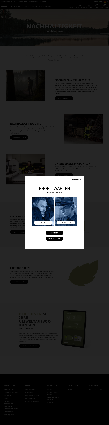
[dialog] (54, 212)
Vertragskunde (54, 239)
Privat (43, 223)
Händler (54, 233)
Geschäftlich (66, 223)
